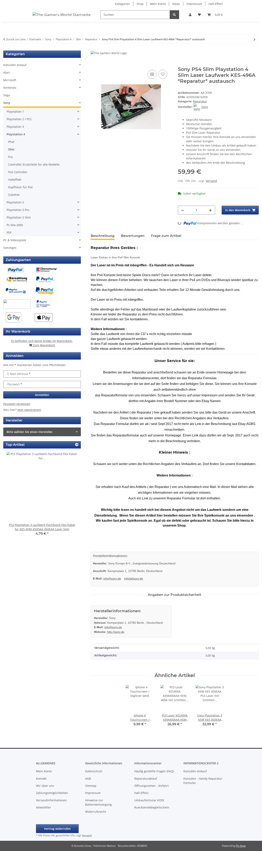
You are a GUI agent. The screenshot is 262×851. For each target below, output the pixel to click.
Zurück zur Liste (15, 39)
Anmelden (42, 395)
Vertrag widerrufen (57, 829)
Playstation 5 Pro (18, 210)
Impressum (194, 4)
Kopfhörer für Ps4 (20, 187)
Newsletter (43, 807)
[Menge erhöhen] (210, 210)
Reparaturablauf (145, 778)
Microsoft (9, 80)
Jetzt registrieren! (29, 410)
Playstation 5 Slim (19, 217)
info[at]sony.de (133, 578)
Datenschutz (93, 771)
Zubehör (14, 195)
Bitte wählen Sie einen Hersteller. (30, 432)
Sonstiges (9, 248)
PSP (9, 232)
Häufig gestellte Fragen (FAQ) (154, 771)
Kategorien (122, 4)
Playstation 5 (15, 202)
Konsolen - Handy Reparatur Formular (202, 781)
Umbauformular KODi (149, 800)
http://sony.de (115, 631)
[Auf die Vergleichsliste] (152, 74)
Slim (11, 149)
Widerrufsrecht (95, 812)
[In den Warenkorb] (94, 64)
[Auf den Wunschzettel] (162, 74)
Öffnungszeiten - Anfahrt (151, 786)
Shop (140, 4)
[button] (190, 15)
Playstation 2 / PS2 (19, 119)
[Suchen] (174, 14)
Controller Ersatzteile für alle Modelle (34, 164)
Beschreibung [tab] (102, 236)
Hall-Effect (216, 4)
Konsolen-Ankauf (195, 771)
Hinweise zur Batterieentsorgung (98, 802)
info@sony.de (112, 578)
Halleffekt (14, 180)
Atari (6, 72)
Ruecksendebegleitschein (151, 807)
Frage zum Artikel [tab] (166, 236)
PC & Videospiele (14, 240)
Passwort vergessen (16, 404)
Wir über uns (45, 786)
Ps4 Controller (17, 172)
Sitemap (90, 786)
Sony (6, 103)
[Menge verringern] (182, 210)
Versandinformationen (51, 800)
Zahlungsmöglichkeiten (52, 793)
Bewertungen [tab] (133, 236)
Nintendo (9, 88)
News (176, 4)
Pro (10, 157)
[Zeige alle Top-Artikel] (76, 445)
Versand (211, 181)
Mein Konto (158, 4)
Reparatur (200, 101)
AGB (88, 778)
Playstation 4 (16, 134)
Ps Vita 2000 (15, 225)
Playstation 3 (15, 127)
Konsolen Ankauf (14, 65)
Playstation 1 (15, 111)
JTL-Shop (241, 846)
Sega (6, 95)
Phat (11, 142)
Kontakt (41, 778)
